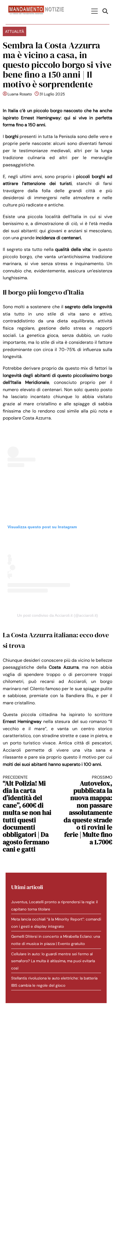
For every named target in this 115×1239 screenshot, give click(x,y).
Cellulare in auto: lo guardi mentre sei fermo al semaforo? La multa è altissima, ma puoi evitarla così (53, 961)
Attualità (14, 31)
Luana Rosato (20, 94)
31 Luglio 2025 (52, 94)
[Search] (105, 11)
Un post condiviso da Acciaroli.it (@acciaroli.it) (57, 615)
